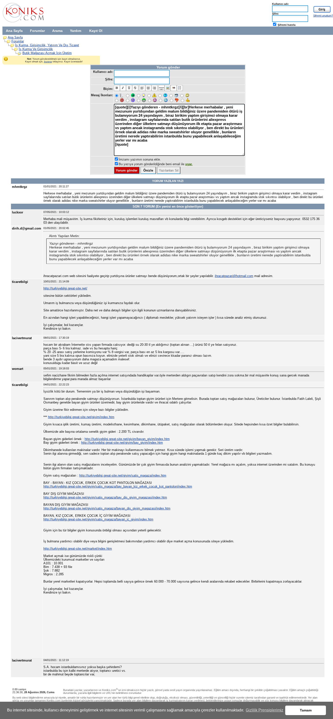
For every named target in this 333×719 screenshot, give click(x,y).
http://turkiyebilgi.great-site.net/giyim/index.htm (81, 417)
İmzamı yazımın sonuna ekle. (140, 159)
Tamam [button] (306, 710)
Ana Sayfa (14, 31)
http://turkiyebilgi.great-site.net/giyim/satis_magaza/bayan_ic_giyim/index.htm (98, 519)
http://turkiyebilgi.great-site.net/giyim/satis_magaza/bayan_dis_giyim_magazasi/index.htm (106, 508)
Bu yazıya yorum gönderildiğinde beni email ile (156, 164)
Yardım (75, 31)
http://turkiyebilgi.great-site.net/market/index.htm (77, 548)
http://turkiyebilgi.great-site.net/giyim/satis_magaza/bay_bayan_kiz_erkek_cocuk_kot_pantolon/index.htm (117, 486)
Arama (57, 31)
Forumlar (37, 31)
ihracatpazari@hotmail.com (234, 276)
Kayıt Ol (95, 31)
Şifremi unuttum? (323, 15)
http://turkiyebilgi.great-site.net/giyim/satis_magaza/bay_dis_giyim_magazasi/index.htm (105, 497)
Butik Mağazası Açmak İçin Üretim (47, 53)
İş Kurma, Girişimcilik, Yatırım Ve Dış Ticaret (47, 45)
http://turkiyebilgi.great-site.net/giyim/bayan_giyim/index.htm (127, 439)
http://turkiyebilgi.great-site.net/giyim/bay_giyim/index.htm (122, 442)
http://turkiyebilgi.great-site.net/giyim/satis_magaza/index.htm (122, 475)
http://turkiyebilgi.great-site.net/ (65, 288)
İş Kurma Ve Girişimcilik (36, 49)
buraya (48, 61)
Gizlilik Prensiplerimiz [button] (264, 710)
